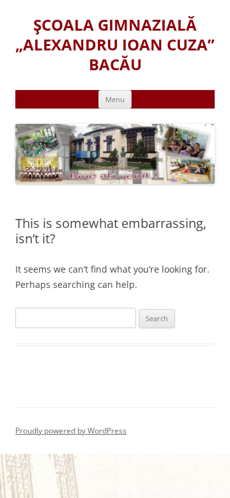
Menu (115, 99)
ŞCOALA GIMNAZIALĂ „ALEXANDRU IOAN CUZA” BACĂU (115, 45)
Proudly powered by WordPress (70, 430)
